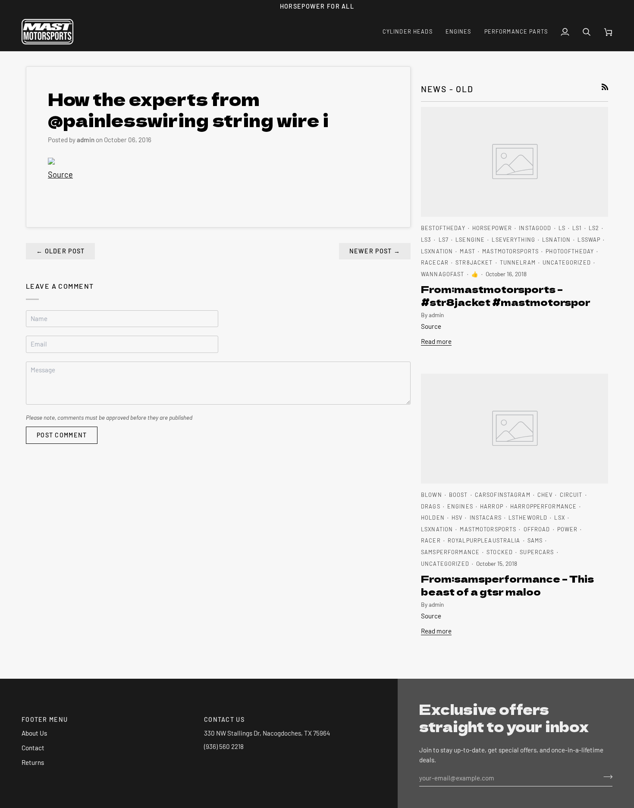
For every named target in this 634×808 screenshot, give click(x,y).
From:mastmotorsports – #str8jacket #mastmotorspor (505, 295)
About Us (34, 733)
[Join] (605, 776)
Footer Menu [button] (45, 719)
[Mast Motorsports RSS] (605, 87)
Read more (436, 341)
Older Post (60, 251)
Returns (33, 762)
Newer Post (374, 251)
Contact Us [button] (224, 719)
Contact (33, 748)
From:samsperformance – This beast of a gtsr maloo (507, 584)
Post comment (62, 435)
